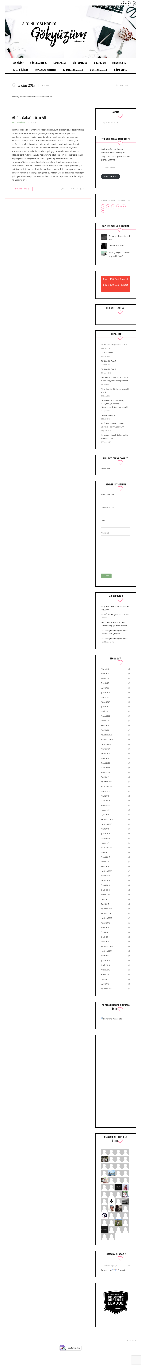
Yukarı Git (132, 1340)
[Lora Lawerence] (118, 1152)
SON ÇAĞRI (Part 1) (108, 369)
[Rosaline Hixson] (118, 1215)
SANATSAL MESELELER (73, 69)
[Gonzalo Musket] (104, 1187)
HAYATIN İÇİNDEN (20, 69)
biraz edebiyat (18, 122)
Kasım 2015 (105, 894)
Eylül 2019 (105, 777)
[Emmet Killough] (111, 1159)
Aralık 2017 (105, 838)
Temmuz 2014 (106, 946)
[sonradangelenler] (104, 1229)
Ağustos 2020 (106, 735)
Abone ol (110, 176)
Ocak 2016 (105, 890)
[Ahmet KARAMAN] (111, 1201)
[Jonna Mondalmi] (118, 1180)
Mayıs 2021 (105, 697)
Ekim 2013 (105, 979)
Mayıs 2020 (105, 749)
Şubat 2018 (105, 833)
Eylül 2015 (105, 904)
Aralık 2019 (105, 772)
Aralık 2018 (105, 805)
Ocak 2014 (105, 965)
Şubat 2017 (105, 857)
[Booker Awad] (104, 1194)
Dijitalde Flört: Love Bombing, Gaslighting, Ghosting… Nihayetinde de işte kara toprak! (114, 403)
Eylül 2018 (105, 814)
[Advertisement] (115, 1081)
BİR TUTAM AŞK (80, 62)
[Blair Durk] (125, 1173)
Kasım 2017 (105, 843)
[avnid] (118, 1208)
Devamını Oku (21, 189)
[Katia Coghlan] (111, 1236)
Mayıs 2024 (105, 669)
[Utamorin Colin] (104, 1208)
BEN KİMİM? (18, 62)
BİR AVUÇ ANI (100, 62)
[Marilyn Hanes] (104, 1173)
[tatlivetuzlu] (104, 1180)
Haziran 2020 (106, 744)
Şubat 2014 (105, 960)
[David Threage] (111, 1166)
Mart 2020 (105, 758)
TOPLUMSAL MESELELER (45, 69)
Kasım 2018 (105, 810)
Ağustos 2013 (106, 988)
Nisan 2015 (105, 923)
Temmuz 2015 (106, 913)
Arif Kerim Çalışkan (112, 633)
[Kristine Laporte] (104, 1166)
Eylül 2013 (105, 984)
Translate (122, 1270)
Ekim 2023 (105, 683)
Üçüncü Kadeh (107, 352)
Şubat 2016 (105, 885)
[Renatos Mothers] (104, 1236)
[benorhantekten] (111, 1208)
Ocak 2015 (105, 937)
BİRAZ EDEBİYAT (119, 62)
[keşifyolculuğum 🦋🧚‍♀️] (118, 1222)
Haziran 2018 (106, 824)
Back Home (124, 85)
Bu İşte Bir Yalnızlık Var (110, 606)
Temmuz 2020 (106, 739)
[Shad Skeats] (118, 1201)
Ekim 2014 (105, 941)
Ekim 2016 (105, 866)
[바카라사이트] (111, 1229)
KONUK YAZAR (59, 62)
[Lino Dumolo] (118, 1166)
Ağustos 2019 (106, 781)
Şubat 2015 (105, 932)
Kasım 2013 (105, 974)
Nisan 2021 (105, 702)
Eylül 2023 (105, 688)
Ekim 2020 (105, 725)
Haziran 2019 (106, 786)
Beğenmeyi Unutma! (115, 308)
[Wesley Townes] (111, 1222)
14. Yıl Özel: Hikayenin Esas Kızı (114, 344)
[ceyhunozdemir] (111, 1180)
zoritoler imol (121, 625)
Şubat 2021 (105, 706)
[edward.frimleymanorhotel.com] (118, 1229)
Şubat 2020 (105, 763)
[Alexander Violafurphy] (111, 1187)
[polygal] (118, 1159)
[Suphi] (118, 1187)
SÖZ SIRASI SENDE (38, 62)
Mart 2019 (105, 796)
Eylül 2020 (105, 730)
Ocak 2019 (105, 800)
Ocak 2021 (105, 711)
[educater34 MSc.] (111, 1173)
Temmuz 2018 (106, 819)
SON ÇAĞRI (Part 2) (108, 361)
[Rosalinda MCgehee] (104, 1201)
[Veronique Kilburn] (111, 1215)
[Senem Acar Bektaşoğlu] (125, 1201)
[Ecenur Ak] (70, 32)
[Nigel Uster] (118, 1194)
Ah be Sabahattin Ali (29, 118)
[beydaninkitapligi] (125, 1166)
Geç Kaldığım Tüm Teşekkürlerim (114, 630)
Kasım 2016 (105, 861)
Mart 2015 (105, 927)
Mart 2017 (105, 852)
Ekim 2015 (105, 899)
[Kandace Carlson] (104, 1152)
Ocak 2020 (105, 767)
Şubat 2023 (105, 692)
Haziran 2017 (106, 847)
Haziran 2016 (106, 871)
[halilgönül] (125, 1194)
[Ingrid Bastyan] (125, 1215)
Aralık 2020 (105, 716)
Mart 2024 (105, 673)
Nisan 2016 (105, 880)
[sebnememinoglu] (104, 1159)
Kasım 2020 (105, 720)
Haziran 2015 (106, 918)
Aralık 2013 (105, 970)
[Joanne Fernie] (125, 1152)
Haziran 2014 (106, 951)
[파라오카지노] (111, 1194)
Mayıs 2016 (105, 876)
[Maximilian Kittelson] (111, 1152)
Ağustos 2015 (106, 908)
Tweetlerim (106, 468)
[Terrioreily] (125, 1180)
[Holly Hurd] (104, 1222)
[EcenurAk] (104, 1215)
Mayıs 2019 (105, 791)
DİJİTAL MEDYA (120, 69)
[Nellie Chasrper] (125, 1229)
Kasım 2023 (105, 678)
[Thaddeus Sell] (125, 1159)
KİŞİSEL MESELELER (98, 69)
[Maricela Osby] (125, 1208)
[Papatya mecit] (118, 1173)
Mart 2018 (105, 829)
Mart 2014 (105, 955)
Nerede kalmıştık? (116, 245)
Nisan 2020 (105, 753)
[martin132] (125, 1222)
